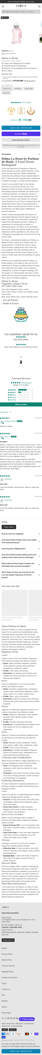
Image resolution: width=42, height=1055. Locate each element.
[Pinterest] (11, 1019)
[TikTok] (3, 1019)
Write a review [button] (21, 404)
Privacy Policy (7, 954)
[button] (21, 81)
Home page (6, 1013)
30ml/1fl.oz (17, 88)
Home (3, 53)
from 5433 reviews (21, 339)
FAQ (3, 995)
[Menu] (4, 6)
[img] (21, 337)
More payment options (21, 140)
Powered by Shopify (7, 1040)
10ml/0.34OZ (29, 88)
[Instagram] (5, 1019)
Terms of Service (8, 966)
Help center (9, 527)
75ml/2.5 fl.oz (7, 88)
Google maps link (8, 940)
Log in (5, 1029)
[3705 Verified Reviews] (21, 323)
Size (7, 85)
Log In (4, 983)
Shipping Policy (8, 972)
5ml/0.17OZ (6, 93)
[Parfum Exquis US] (21, 6)
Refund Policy (7, 960)
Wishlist (5, 1001)
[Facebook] (8, 1019)
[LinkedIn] (14, 1019)
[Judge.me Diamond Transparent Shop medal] (11, 111)
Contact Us (6, 989)
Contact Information (9, 977)
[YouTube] (17, 1019)
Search (4, 948)
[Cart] (38, 6)
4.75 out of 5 (26, 383)
